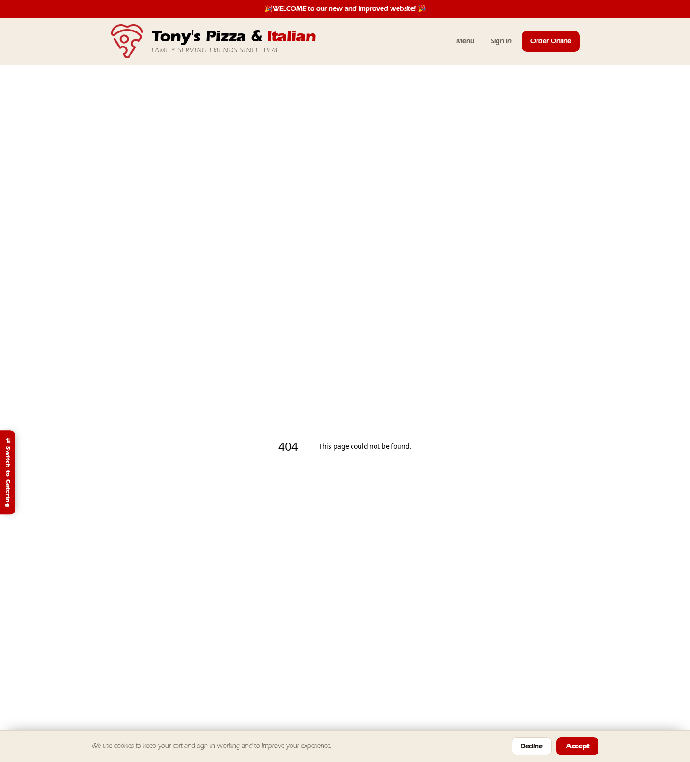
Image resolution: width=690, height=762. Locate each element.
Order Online (550, 41)
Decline (532, 746)
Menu (465, 41)
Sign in (501, 41)
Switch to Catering (8, 472)
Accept (577, 746)
